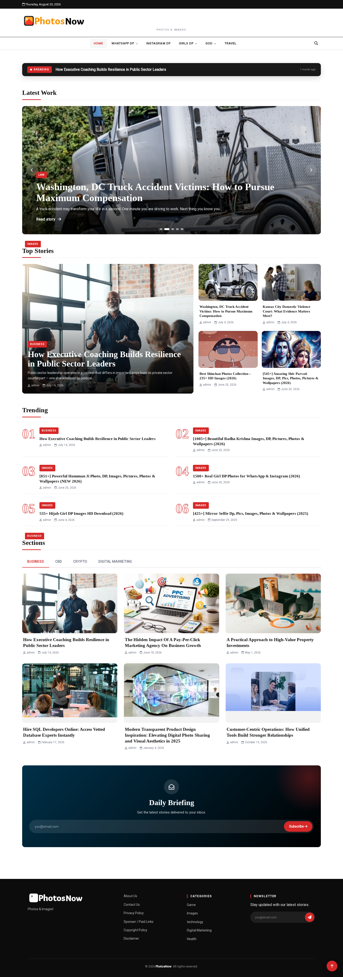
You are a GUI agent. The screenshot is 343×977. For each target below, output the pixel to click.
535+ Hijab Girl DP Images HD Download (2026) (81, 513)
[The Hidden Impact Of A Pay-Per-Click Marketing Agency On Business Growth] (171, 603)
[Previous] (32, 170)
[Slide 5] (182, 229)
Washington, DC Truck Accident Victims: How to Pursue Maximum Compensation (226, 311)
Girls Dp (186, 43)
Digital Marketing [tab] (115, 561)
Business (37, 344)
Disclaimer (131, 938)
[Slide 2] (166, 229)
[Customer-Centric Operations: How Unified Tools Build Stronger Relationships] (273, 693)
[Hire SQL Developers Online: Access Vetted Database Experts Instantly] (69, 693)
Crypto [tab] (80, 561)
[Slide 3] (172, 229)
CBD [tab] (58, 561)
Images (32, 243)
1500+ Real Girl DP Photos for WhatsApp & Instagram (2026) (246, 476)
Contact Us (132, 904)
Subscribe (296, 826)
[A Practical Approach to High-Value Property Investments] (273, 603)
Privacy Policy (134, 913)
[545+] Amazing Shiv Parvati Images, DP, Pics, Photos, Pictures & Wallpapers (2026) (290, 378)
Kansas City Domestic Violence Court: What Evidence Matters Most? (286, 311)
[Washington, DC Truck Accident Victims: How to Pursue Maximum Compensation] (228, 282)
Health (191, 939)
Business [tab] (35, 561)
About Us (130, 896)
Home (98, 43)
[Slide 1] (161, 229)
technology (195, 922)
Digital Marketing (199, 930)
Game (191, 905)
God (209, 43)
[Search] (316, 43)
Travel (231, 43)
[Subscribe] (309, 917)
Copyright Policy (135, 930)
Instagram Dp (158, 43)
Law (41, 174)
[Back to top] (332, 966)
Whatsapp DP (123, 43)
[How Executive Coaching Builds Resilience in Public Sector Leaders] (108, 305)
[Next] (311, 170)
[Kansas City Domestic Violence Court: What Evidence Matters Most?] (291, 282)
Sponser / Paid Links (139, 922)
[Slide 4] (177, 229)
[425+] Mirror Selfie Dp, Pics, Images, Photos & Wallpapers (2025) (250, 513)
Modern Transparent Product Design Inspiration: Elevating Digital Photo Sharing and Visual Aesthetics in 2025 (167, 735)
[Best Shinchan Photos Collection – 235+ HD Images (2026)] (228, 349)
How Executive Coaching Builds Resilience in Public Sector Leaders (97, 439)
